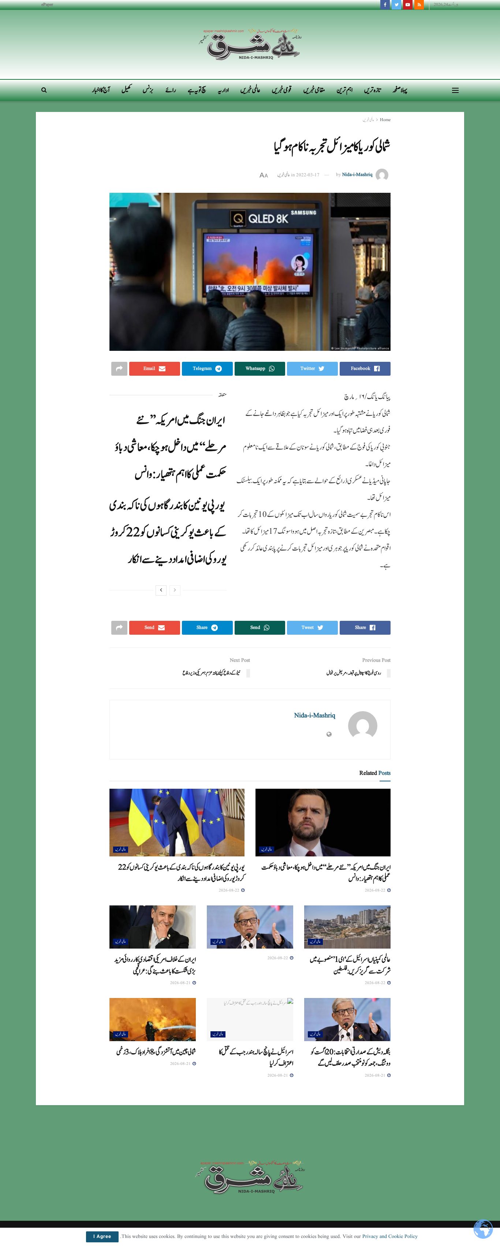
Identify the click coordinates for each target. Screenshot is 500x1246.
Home (385, 120)
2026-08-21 (181, 983)
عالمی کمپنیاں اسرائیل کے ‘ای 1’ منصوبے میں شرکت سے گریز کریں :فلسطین (350, 965)
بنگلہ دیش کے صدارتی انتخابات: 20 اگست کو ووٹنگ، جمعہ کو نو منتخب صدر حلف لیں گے (351, 1057)
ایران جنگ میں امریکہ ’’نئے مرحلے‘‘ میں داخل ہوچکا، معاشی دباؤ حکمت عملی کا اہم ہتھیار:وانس (171, 447)
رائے (170, 90)
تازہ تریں (372, 90)
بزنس (148, 90)
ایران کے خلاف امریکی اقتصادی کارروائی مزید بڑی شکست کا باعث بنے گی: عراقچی (155, 965)
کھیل (126, 90)
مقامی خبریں (314, 90)
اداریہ (223, 90)
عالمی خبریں (250, 90)
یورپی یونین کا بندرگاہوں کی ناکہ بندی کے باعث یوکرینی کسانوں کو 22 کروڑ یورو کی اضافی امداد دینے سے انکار (168, 532)
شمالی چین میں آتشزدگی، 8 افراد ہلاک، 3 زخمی (156, 1052)
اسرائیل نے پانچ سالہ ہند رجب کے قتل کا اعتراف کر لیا (256, 1057)
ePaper (47, 4)
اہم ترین (344, 90)
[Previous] (174, 590)
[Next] (161, 590)
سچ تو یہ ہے (197, 90)
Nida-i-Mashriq (357, 175)
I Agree (102, 1237)
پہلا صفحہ (399, 90)
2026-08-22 (376, 890)
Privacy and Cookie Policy (390, 1236)
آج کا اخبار (101, 90)
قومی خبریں (282, 90)
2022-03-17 (308, 175)
